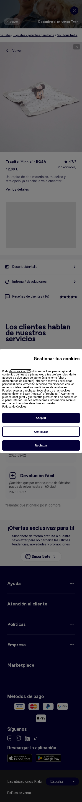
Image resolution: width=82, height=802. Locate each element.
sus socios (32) (21, 371)
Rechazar (41, 445)
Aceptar (41, 418)
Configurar (41, 431)
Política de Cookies (14, 406)
